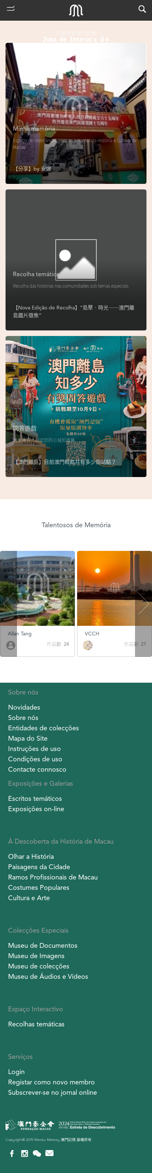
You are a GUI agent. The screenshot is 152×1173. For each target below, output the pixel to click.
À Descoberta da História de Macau (61, 841)
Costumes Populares (38, 887)
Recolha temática (36, 274)
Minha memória (34, 128)
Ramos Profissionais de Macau (53, 877)
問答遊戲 (25, 428)
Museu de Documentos (42, 945)
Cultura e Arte (29, 898)
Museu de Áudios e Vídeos (48, 976)
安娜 (46, 169)
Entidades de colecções (43, 728)
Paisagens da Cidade (39, 867)
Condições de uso (35, 759)
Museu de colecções (38, 966)
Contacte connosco (37, 769)
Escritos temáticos (35, 798)
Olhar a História (31, 856)
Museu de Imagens (36, 956)
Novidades (24, 707)
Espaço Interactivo (35, 1009)
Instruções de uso (34, 748)
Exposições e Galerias (40, 783)
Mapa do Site (28, 738)
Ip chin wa (98, 634)
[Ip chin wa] (89, 645)
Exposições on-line (36, 809)
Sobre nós (23, 692)
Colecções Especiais (38, 930)
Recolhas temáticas (36, 1024)
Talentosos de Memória (76, 525)
